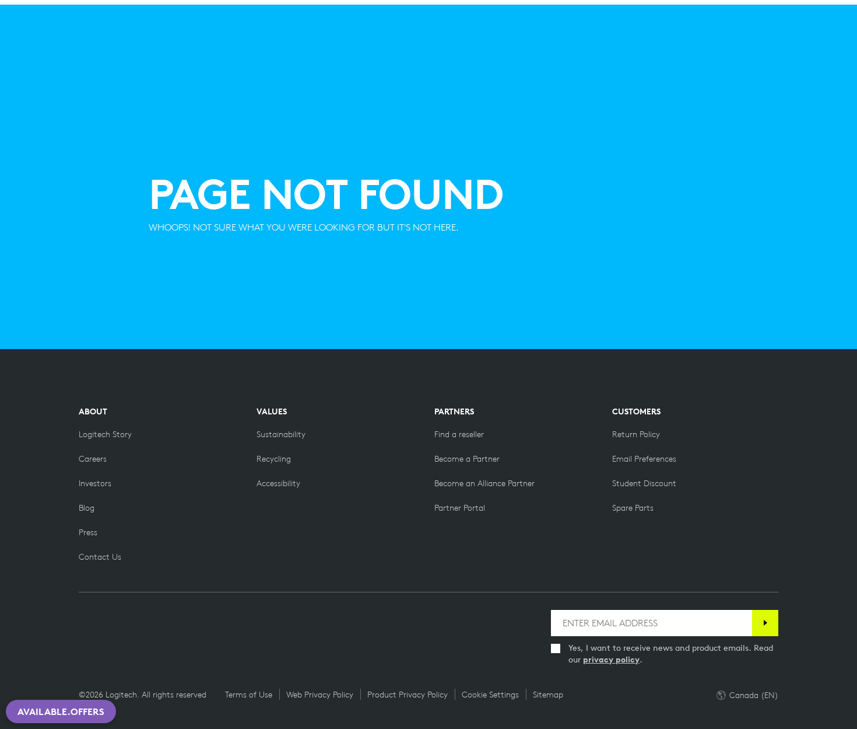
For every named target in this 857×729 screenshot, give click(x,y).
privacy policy (611, 659)
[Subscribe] (765, 623)
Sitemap (548, 694)
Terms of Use (248, 694)
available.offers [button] (60, 711)
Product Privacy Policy (407, 694)
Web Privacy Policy (319, 694)
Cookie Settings (490, 694)
